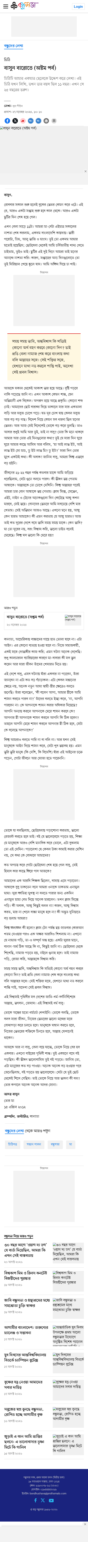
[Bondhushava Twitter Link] (45, 1501)
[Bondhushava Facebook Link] (37, 1501)
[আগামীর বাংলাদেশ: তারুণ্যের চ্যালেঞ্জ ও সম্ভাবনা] (68, 1335)
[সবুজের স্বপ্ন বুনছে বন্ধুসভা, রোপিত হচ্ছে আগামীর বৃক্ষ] (68, 1417)
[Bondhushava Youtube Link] (51, 1501)
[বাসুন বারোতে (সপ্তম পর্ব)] (73, 620)
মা (70, 1144)
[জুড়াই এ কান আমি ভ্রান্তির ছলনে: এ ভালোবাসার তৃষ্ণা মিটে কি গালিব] (68, 1445)
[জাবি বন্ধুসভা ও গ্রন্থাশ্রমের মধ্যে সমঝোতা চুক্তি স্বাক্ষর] (68, 1308)
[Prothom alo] (25, 8)
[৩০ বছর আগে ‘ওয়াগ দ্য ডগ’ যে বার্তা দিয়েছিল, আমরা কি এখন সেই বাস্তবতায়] (68, 1253)
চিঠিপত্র (12, 1144)
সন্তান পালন (34, 1144)
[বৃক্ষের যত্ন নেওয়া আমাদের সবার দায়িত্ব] (68, 1390)
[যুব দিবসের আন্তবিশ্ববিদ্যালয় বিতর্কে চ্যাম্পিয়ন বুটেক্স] (68, 1363)
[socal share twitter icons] (16, 123)
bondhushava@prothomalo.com (48, 1493)
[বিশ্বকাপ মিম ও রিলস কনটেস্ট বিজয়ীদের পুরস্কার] (68, 1281)
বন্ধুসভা (55, 1144)
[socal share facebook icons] (8, 123)
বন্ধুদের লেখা (13, 46)
